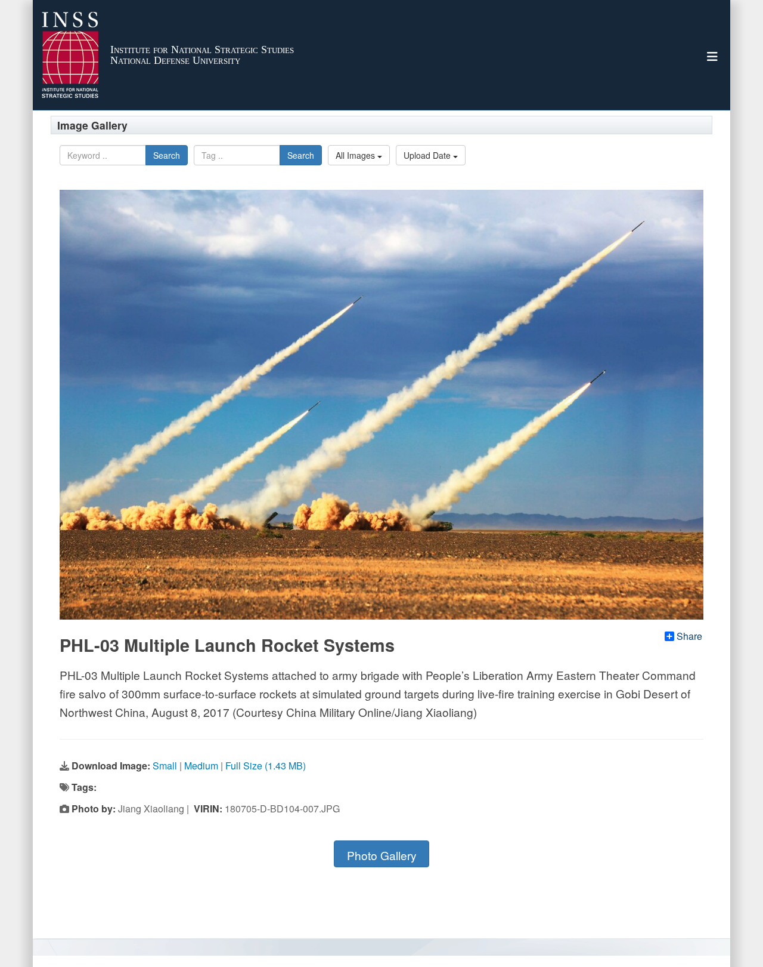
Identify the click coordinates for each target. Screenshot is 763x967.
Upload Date (428, 155)
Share (689, 636)
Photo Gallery (382, 855)
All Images (356, 155)
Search (166, 155)
